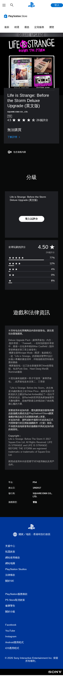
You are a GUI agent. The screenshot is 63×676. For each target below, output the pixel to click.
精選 (16, 27)
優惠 (26, 27)
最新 (6, 27)
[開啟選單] (4, 5)
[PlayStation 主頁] (31, 5)
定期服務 (39, 27)
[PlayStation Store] (16, 16)
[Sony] (55, 674)
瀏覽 (51, 27)
